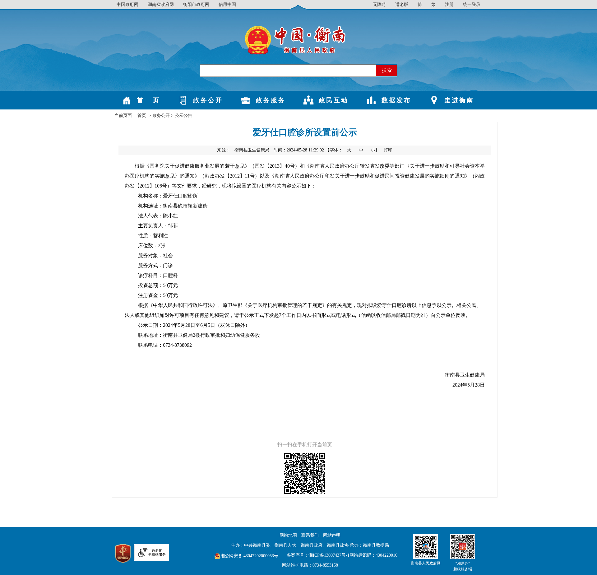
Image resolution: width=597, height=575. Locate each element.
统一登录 (471, 4)
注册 (449, 4)
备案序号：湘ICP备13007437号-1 (318, 555)
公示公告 (183, 115)
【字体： (353, 150)
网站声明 (331, 535)
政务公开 (161, 115)
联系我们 (310, 535)
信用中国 (227, 4)
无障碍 (379, 4)
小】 (376, 150)
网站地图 (288, 535)
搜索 (387, 70)
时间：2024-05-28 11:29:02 (299, 150)
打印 (388, 150)
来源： (243, 150)
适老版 (401, 4)
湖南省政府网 (161, 4)
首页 (141, 115)
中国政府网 (127, 4)
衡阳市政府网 (196, 4)
